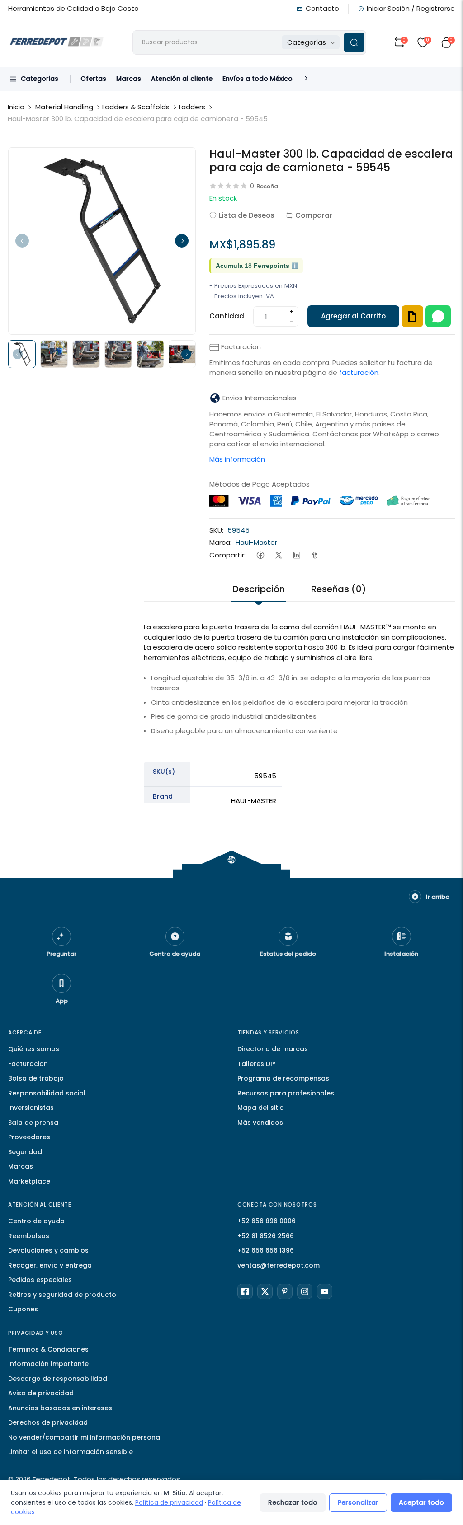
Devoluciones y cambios (48, 1250)
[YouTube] (324, 1291)
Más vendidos (260, 1122)
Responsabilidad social (46, 1093)
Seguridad (25, 1151)
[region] (299, 824)
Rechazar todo (292, 1502)
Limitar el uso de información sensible (70, 1451)
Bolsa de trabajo (36, 1078)
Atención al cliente (182, 78)
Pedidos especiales (40, 1279)
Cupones (23, 1309)
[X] (265, 1291)
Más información (237, 459)
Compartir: (227, 555)
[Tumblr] (314, 555)
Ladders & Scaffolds (136, 107)
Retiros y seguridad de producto (62, 1294)
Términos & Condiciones (48, 1349)
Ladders (192, 107)
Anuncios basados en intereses (60, 1408)
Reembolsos (28, 1235)
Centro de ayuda (36, 1221)
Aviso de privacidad (41, 1393)
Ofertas (93, 78)
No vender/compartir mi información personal (85, 1437)
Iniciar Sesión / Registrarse (411, 8)
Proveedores (29, 1136)
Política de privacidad (169, 1502)
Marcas (128, 78)
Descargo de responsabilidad (57, 1378)
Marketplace (29, 1181)
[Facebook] (260, 555)
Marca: (220, 542)
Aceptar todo (421, 1502)
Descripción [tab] (258, 589)
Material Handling (64, 107)
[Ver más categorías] (306, 78)
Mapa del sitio (260, 1107)
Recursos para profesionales (285, 1093)
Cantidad (226, 316)
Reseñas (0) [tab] (338, 589)
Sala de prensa (33, 1122)
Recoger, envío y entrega (50, 1265)
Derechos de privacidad (48, 1422)
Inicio (16, 107)
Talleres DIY (256, 1063)
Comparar (313, 215)
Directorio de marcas (272, 1048)
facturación (358, 372)
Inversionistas (31, 1107)
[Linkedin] (296, 555)
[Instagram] (304, 1291)
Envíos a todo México (257, 78)
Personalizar (358, 1502)
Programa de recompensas (283, 1078)
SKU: (216, 530)
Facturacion (28, 1063)
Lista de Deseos (246, 215)
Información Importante (48, 1363)
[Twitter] (278, 555)
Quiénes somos (33, 1048)
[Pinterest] (285, 1291)
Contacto (322, 8)
